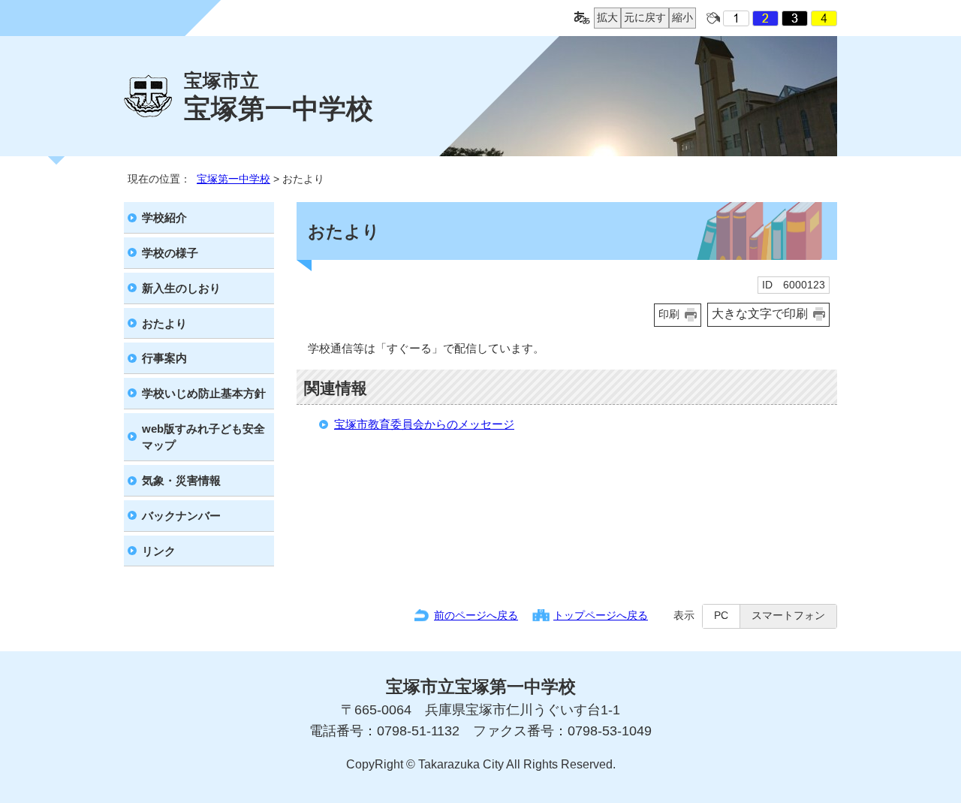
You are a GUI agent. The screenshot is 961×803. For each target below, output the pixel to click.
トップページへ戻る (600, 615)
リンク (159, 551)
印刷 (668, 314)
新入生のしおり (181, 288)
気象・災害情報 (181, 480)
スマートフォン (788, 615)
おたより (164, 323)
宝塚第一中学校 (233, 179)
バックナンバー (181, 515)
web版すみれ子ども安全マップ (203, 437)
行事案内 (164, 358)
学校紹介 (164, 217)
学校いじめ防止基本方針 (204, 393)
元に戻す (643, 17)
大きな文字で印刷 (760, 313)
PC (721, 615)
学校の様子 (170, 252)
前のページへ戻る (476, 615)
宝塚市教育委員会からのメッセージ (424, 424)
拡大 (606, 17)
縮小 (681, 17)
